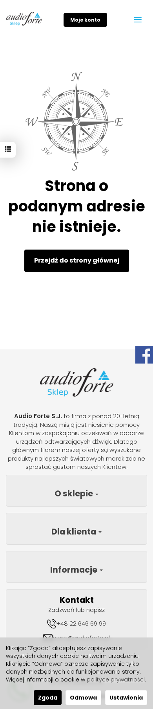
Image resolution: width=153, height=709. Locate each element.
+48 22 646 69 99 (81, 623)
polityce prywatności (116, 679)
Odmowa (83, 698)
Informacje (74, 569)
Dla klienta (74, 531)
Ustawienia (126, 698)
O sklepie (75, 493)
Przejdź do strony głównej (76, 260)
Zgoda (47, 698)
